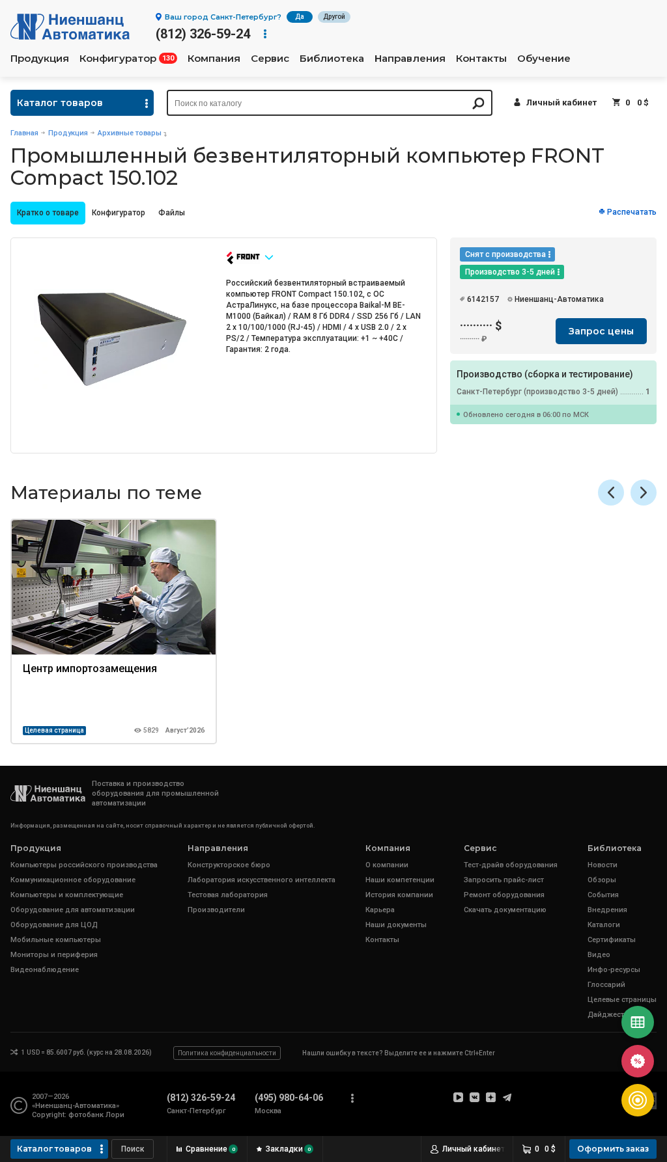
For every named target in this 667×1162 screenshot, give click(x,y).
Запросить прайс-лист (504, 880)
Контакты (481, 58)
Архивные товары (130, 133)
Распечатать (632, 212)
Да (299, 16)
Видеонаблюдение (44, 970)
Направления (410, 58)
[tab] (47, 213)
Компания (214, 58)
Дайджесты (609, 1014)
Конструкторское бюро (229, 865)
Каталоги (604, 925)
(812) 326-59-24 (203, 34)
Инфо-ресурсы (614, 970)
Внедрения (607, 910)
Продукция (39, 58)
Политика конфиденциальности (227, 1053)
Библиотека (332, 58)
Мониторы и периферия (54, 955)
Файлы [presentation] (171, 212)
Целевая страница (54, 730)
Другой (334, 16)
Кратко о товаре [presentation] (48, 212)
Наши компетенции (399, 880)
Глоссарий (606, 984)
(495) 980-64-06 (289, 1097)
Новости (602, 865)
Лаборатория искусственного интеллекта (261, 880)
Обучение (544, 58)
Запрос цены (601, 331)
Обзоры (602, 880)
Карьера (380, 910)
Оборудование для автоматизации (72, 910)
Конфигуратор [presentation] (118, 212)
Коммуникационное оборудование (72, 880)
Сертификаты (612, 940)
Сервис (270, 58)
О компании (386, 865)
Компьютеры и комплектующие (66, 895)
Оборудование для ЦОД (54, 925)
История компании (399, 895)
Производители (216, 910)
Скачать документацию (505, 910)
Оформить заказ (613, 1149)
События (603, 895)
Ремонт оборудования (504, 895)
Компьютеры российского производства (84, 865)
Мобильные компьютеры (55, 940)
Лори (115, 1115)
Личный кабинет (561, 102)
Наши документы (396, 925)
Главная (24, 133)
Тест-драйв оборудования (511, 865)
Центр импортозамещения (90, 668)
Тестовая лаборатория (228, 895)
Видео (599, 955)
